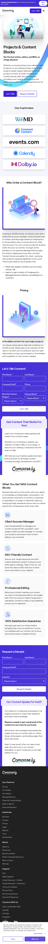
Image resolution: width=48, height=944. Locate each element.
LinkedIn (5, 910)
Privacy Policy (7, 890)
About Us (5, 847)
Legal (4, 827)
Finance (5, 820)
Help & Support (8, 877)
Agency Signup (8, 804)
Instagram (6, 917)
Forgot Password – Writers (12, 880)
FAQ (3, 873)
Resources (6, 850)
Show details (38, 933)
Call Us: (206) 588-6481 (11, 907)
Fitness (5, 823)
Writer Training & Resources (13, 857)
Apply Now (43, 3)
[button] (43, 11)
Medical (5, 830)
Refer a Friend (7, 860)
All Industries (7, 837)
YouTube (5, 913)
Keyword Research (9, 807)
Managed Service (31, 250)
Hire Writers (6, 794)
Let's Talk (10, 94)
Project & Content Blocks (11, 800)
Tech (4, 834)
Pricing (5, 787)
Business (5, 817)
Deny (13, 939)
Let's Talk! (36, 11)
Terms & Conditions (9, 887)
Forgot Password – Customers (13, 883)
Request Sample (27, 94)
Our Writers (6, 790)
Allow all (35, 939)
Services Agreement (10, 894)
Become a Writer (8, 853)
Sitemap (5, 864)
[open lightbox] (23, 27)
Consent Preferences (10, 897)
